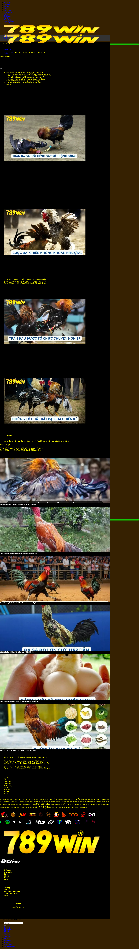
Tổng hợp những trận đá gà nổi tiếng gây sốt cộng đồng (24, 72)
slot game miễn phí (62, 801)
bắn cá (8, 799)
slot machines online (103, 801)
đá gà (6, 441)
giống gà (66, 799)
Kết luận (8, 84)
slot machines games (92, 801)
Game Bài (7, 782)
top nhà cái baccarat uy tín (57, 804)
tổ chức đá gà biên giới (87, 804)
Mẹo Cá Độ (8, 20)
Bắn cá (6, 6)
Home (2, 43)
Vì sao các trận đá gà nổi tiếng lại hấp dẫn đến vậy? (23, 81)
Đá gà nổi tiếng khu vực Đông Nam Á (22, 441)
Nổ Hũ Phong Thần (35, 801)
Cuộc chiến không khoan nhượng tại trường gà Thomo (28, 79)
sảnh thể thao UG (31, 804)
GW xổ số (70, 799)
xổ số (37, 807)
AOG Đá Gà (3, 799)
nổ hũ (19, 801)
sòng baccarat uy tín (5, 804)
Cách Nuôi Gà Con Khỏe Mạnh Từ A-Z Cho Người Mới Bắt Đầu (22, 448)
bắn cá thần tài (15, 799)
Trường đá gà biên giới (71, 804)
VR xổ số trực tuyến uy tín (12, 807)
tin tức (47, 804)
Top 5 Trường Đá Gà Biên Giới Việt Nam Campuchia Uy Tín (25, 281)
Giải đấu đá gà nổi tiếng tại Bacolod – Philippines (26, 77)
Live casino (8, 12)
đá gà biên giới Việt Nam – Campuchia (74, 807)
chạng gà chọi (42, 799)
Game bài (7, 10)
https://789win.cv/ (17, 907)
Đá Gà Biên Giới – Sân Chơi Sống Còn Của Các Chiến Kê (24, 761)
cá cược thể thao (52, 799)
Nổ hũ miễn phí (26, 801)
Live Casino (8, 784)
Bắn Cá (6, 778)
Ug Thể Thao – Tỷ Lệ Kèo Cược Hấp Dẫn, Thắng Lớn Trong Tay (26, 763)
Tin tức (6, 791)
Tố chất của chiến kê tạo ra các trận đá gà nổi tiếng (23, 83)
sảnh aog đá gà (14, 804)
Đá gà (6, 8)
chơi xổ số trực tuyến (33, 799)
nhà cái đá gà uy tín (102, 799)
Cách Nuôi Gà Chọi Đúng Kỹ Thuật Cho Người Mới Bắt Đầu (25, 279)
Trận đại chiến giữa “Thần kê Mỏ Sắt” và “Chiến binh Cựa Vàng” (30, 74)
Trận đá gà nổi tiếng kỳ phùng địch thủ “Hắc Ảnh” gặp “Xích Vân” (31, 76)
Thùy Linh (41, 53)
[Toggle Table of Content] (1, 69)
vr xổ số (105, 804)
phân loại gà (54, 801)
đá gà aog (58, 807)
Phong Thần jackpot (45, 801)
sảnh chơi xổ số (23, 804)
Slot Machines (82, 801)
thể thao (40, 804)
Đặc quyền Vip (9, 22)
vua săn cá (22, 807)
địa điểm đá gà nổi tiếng (45, 441)
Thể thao (7, 16)
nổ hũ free (14, 801)
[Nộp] (5, 925)
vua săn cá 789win (30, 807)
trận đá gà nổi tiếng (62, 441)
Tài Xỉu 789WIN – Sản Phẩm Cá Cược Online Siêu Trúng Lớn (25, 757)
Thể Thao (7, 789)
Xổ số (6, 18)
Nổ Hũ (6, 788)
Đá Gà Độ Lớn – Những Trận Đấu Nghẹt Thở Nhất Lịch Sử (25, 283)
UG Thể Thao (99, 804)
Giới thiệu (7, 4)
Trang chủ (7, 3)
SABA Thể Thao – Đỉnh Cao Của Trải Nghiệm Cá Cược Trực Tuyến (27, 769)
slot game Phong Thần (73, 801)
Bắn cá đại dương (23, 799)
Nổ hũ (6, 14)
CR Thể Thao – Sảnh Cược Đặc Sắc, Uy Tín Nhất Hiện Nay (25, 767)
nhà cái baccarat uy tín (90, 799)
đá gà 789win (51, 807)
